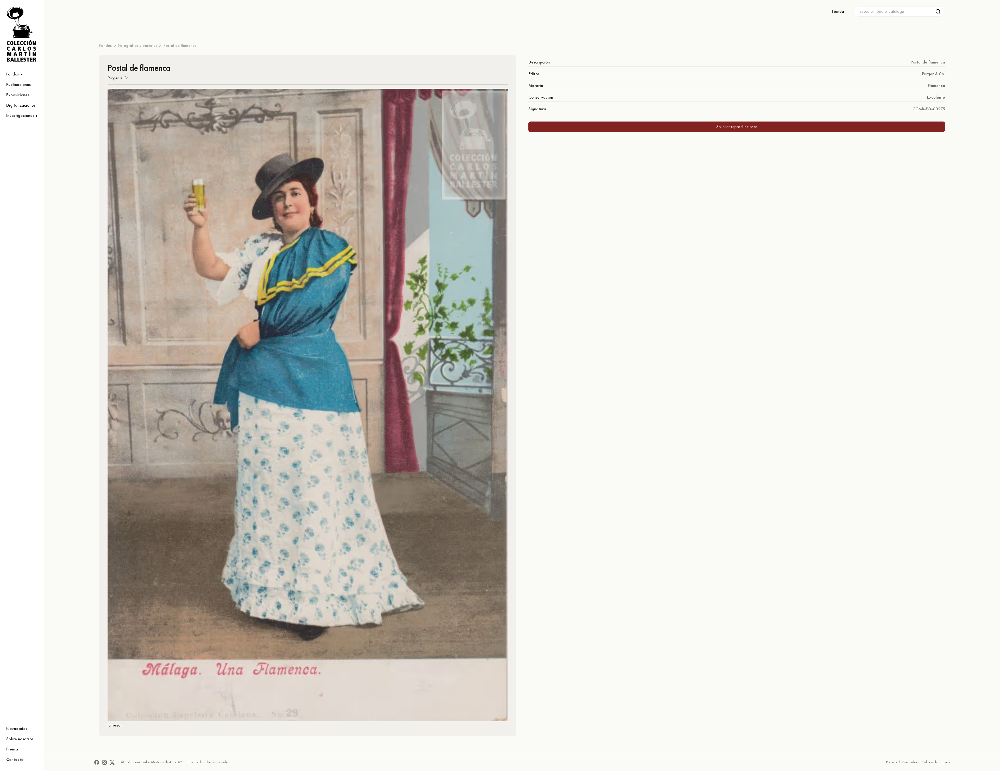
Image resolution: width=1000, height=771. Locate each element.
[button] (22, 74)
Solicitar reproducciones (736, 126)
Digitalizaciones (20, 105)
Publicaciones (18, 84)
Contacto (14, 759)
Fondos (105, 45)
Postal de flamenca (180, 45)
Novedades (16, 728)
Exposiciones (17, 95)
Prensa (12, 749)
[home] (19, 34)
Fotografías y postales (137, 45)
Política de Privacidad (902, 762)
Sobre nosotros (19, 739)
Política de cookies (936, 762)
